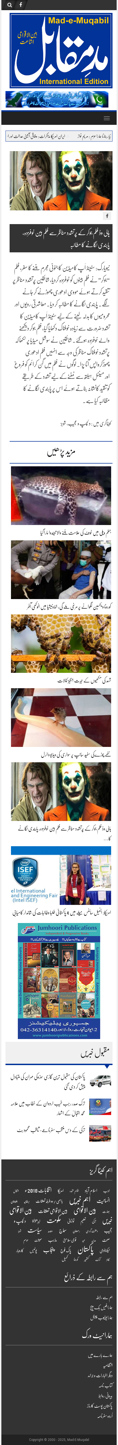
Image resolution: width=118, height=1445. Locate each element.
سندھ (50, 1230)
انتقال (16, 1191)
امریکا (61, 1190)
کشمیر (86, 1259)
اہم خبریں (80, 1199)
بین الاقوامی (85, 1210)
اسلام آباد (91, 1191)
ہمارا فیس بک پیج (101, 1307)
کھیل (65, 1259)
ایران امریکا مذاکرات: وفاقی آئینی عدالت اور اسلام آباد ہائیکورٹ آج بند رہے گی (57, 136)
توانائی (70, 1221)
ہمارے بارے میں (100, 1355)
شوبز (63, 423)
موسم (25, 1240)
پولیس (33, 1250)
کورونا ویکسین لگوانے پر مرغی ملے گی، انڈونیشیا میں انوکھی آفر (69, 607)
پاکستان (85, 1249)
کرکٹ (97, 1259)
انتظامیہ (108, 1365)
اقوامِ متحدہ (74, 1191)
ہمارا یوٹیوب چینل (101, 1318)
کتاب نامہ (106, 1386)
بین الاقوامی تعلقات (53, 1211)
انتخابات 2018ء (38, 1190)
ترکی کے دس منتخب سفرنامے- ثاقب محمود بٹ (51, 1130)
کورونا (76, 1259)
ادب (106, 1190)
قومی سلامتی (69, 1240)
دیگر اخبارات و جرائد (100, 1376)
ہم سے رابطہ (104, 1297)
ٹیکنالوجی (105, 1250)
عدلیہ (93, 1240)
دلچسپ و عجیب (79, 423)
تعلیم (83, 1221)
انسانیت (103, 1201)
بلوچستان (14, 1201)
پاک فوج (65, 1250)
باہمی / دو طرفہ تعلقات (49, 1201)
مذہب (52, 1240)
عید (83, 1240)
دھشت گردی (92, 1231)
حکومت (54, 1220)
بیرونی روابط (106, 1396)
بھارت (106, 1211)
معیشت (38, 1240)
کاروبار (20, 1250)
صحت (106, 1240)
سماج (63, 1230)
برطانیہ (27, 1201)
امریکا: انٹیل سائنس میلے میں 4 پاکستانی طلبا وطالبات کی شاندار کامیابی (61, 912)
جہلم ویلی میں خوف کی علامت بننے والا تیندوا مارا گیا (75, 532)
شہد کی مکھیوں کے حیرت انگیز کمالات (84, 680)
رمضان (76, 1231)
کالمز (108, 1259)
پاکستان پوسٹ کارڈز (100, 1406)
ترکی (94, 1221)
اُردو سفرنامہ (105, 1416)
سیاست (34, 1230)
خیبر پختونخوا (36, 1221)
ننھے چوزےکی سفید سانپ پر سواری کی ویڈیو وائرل (76, 754)
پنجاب (48, 1250)
